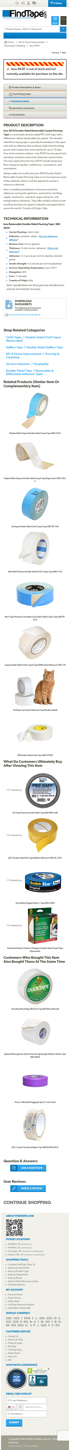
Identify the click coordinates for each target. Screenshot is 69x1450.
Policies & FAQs (15, 1340)
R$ (55, 1318)
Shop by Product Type (18, 1271)
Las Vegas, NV (15, 1251)
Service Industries (18, 364)
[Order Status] (34, 3)
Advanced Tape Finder (18, 1268)
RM (7, 1325)
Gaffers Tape (14, 347)
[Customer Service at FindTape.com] (17, 3)
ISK (42, 1321)
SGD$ (44, 1325)
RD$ (26, 1321)
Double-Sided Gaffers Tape (45, 347)
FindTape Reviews (16, 1285)
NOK (13, 1325)
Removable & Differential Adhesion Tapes (30, 372)
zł (31, 1325)
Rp (31, 1321)
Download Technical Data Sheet (24, 315)
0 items (57, 3)
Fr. (59, 1318)
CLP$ (8, 1321)
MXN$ (27, 1318)
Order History (14, 1298)
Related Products (20, 101)
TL (53, 1325)
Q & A (23, 108)
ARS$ (42, 1318)
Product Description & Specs (26, 87)
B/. (26, 1325)
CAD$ (16, 1318)
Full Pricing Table (22, 94)
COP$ (16, 1321)
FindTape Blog (15, 1350)
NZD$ (21, 1325)
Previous (55, 53)
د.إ (36, 1318)
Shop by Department (18, 1274)
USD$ (9, 1318)
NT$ (57, 1325)
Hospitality (41, 364)
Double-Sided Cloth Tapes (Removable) (33, 338)
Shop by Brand (15, 1278)
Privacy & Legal (15, 1343)
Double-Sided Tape (19, 370)
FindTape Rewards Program (21, 1305)
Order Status (14, 1301)
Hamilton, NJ (14, 1244)
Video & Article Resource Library (23, 1281)
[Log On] (23, 3)
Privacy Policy (31, 1446)
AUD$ (49, 1318)
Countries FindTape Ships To (21, 1264)
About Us (12, 1356)
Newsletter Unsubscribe (19, 1308)
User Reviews (18, 115)
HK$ (47, 1321)
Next (64, 53)
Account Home (15, 1294)
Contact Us (13, 1336)
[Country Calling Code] (11, 1407)
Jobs (10, 1360)
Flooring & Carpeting (14, 46)
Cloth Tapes (14, 337)
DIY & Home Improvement (32, 42)
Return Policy (15, 1446)
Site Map (12, 1346)
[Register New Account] (28, 3)
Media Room (14, 1353)
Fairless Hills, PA (15, 1255)
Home (11, 42)
